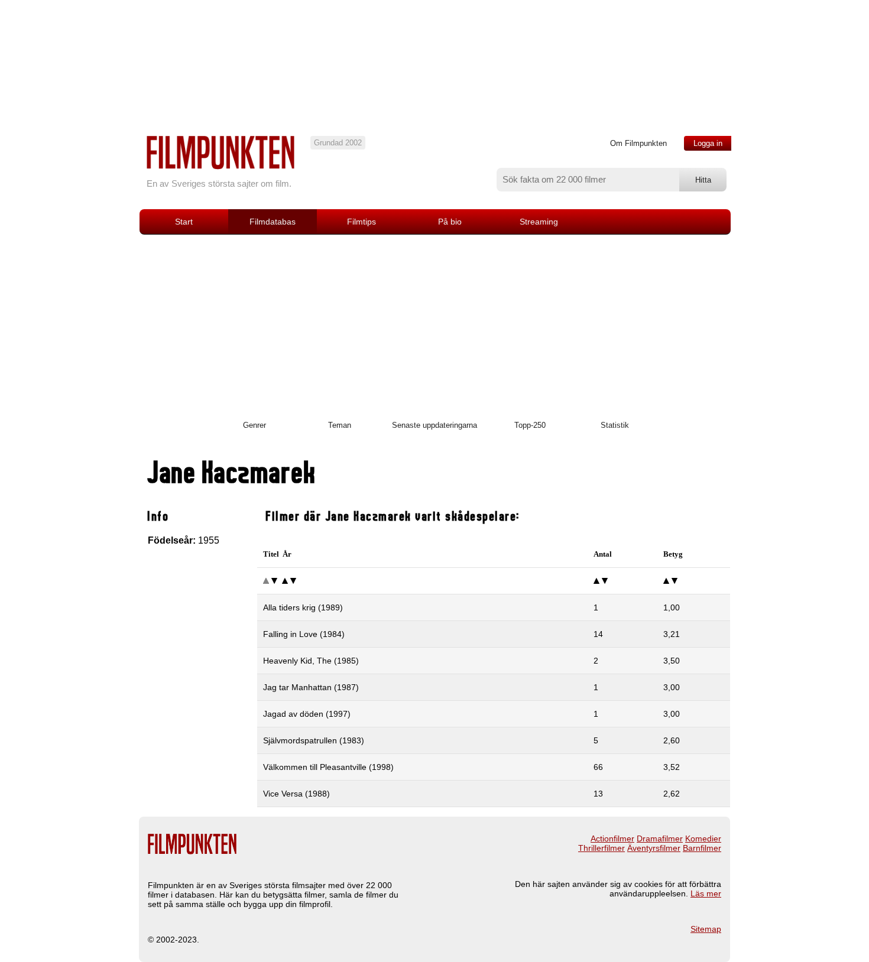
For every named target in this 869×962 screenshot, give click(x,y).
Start (184, 221)
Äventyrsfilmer (653, 848)
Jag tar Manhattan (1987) (311, 687)
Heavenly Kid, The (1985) (311, 660)
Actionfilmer (612, 838)
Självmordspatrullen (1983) (313, 740)
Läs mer (705, 893)
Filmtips (361, 221)
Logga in (707, 143)
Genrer (254, 425)
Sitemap (705, 929)
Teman (339, 425)
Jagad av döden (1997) (307, 714)
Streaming (539, 221)
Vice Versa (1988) (296, 793)
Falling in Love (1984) (304, 634)
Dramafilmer (660, 838)
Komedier (703, 838)
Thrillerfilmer (601, 848)
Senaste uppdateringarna (434, 425)
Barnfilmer (702, 848)
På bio (450, 221)
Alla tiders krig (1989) (303, 607)
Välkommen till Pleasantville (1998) (328, 767)
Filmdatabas (272, 221)
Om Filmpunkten (638, 143)
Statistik (615, 425)
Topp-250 (530, 425)
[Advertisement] (434, 323)
